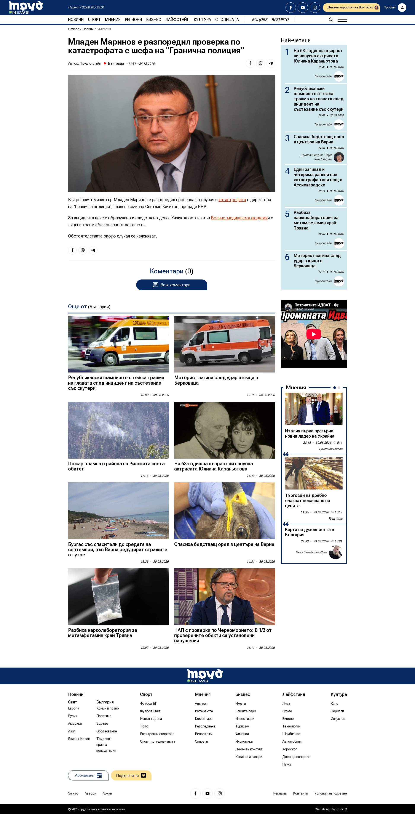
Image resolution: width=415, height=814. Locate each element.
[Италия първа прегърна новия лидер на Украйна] (314, 409)
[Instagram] (315, 7)
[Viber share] (260, 63)
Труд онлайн (90, 63)
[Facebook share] (250, 63)
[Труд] (205, 675)
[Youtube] (303, 7)
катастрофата (232, 199)
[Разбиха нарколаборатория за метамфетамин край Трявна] (118, 596)
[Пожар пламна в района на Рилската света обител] (118, 430)
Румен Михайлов (331, 449)
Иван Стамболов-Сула (311, 552)
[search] (331, 19)
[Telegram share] (271, 63)
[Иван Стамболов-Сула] (336, 552)
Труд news (335, 518)
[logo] (26, 7)
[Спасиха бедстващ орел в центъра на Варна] (224, 510)
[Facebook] (291, 7)
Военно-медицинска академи (239, 217)
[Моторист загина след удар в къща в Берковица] (224, 344)
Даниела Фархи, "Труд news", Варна (316, 157)
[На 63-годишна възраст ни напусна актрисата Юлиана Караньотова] (224, 430)
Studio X (341, 809)
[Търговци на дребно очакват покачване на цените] (314, 473)
